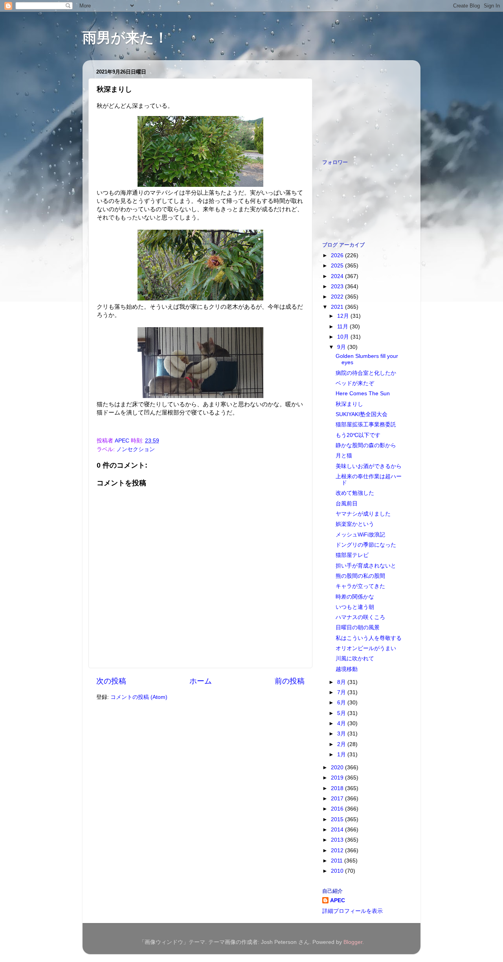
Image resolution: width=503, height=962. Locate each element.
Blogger (352, 942)
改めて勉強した (355, 493)
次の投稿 (111, 681)
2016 (338, 809)
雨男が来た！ (125, 37)
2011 (337, 861)
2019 (338, 778)
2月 (342, 744)
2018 (338, 788)
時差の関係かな (355, 597)
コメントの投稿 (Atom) (138, 697)
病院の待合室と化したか (366, 373)
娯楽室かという (355, 524)
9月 (342, 347)
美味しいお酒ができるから (369, 466)
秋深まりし (349, 404)
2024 (338, 276)
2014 (338, 830)
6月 (342, 703)
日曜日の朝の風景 (358, 627)
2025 (338, 266)
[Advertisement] (361, 105)
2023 (338, 286)
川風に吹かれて (355, 659)
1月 (342, 754)
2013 (338, 840)
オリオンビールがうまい (366, 648)
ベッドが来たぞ (355, 383)
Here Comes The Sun (363, 393)
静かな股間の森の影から (366, 445)
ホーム (200, 681)
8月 (342, 682)
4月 (342, 723)
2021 (338, 307)
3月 (342, 734)
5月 (342, 713)
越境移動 (347, 669)
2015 (338, 819)
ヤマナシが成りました (363, 514)
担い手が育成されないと (366, 566)
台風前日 (347, 504)
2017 (338, 799)
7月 (342, 692)
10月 (344, 337)
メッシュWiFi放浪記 (360, 535)
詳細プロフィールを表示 (352, 911)
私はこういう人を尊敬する (369, 638)
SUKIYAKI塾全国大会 (361, 414)
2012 (338, 850)
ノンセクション (135, 449)
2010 (338, 871)
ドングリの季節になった (366, 545)
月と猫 (344, 456)
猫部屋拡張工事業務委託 (366, 425)
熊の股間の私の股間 (360, 576)
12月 (344, 316)
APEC (337, 900)
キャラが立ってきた (360, 586)
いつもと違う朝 (355, 607)
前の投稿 (290, 681)
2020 (338, 767)
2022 (338, 297)
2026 (338, 255)
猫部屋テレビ (352, 555)
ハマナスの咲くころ (360, 617)
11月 (343, 327)
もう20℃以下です (358, 435)
